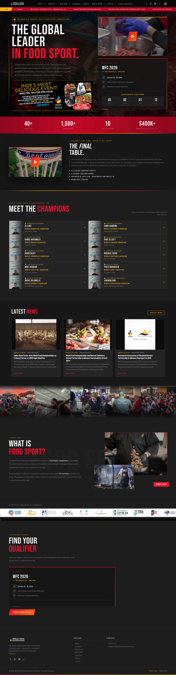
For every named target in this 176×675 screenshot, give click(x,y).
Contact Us (112, 643)
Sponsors (76, 4)
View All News (156, 312)
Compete (51, 4)
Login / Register (125, 4)
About (40, 4)
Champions (79, 649)
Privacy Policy (153, 671)
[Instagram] (151, 3)
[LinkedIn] (155, 3)
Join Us (110, 4)
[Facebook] (146, 3)
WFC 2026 (63, 4)
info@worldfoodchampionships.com (121, 646)
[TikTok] (159, 3)
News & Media (97, 4)
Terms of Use (163, 671)
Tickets (86, 4)
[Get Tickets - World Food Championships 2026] (52, 96)
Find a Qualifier (22, 612)
